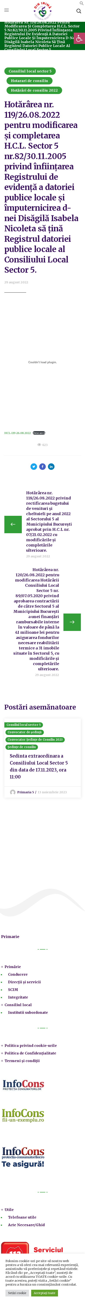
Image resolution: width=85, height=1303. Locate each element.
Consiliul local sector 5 (30, 71)
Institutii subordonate (28, 1012)
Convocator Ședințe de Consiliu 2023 (35, 739)
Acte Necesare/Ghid (26, 1225)
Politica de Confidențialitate (30, 1053)
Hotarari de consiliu (29, 81)
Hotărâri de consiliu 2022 (34, 90)
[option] (42, 758)
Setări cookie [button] (17, 1293)
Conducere (18, 974)
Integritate (18, 997)
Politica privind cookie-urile (31, 1045)
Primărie (13, 967)
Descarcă (39, 433)
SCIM (13, 989)
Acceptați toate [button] (44, 1293)
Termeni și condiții (22, 1061)
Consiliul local (18, 1005)
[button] (79, 38)
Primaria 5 (25, 792)
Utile (9, 1209)
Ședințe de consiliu (22, 747)
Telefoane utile (22, 1217)
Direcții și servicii (24, 982)
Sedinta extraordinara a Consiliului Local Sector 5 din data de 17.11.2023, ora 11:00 (39, 766)
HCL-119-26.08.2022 (17, 433)
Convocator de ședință (25, 732)
